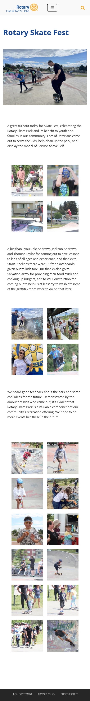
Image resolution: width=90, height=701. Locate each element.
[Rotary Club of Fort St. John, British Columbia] (22, 7)
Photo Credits (69, 694)
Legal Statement (22, 694)
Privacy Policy (46, 694)
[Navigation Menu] (52, 8)
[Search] (83, 8)
